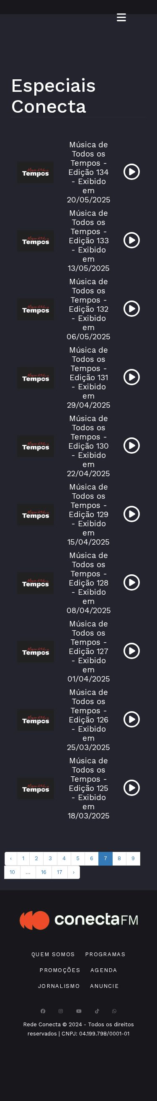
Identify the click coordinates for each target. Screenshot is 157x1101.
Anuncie (104, 986)
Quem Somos (53, 954)
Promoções (59, 970)
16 (43, 872)
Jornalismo (59, 986)
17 (59, 872)
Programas (105, 954)
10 (12, 872)
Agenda (104, 970)
